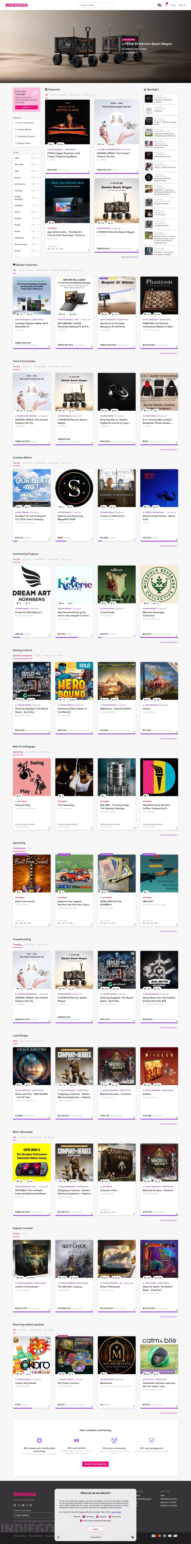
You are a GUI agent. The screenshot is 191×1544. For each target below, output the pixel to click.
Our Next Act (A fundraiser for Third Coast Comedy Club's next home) (30, 519)
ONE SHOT (148, 901)
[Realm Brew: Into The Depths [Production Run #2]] (159, 970)
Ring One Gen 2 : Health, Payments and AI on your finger (114, 423)
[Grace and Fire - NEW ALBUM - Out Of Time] (32, 1066)
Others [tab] (60, 655)
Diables (147, 1093)
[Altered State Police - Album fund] (159, 488)
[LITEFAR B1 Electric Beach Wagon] (116, 200)
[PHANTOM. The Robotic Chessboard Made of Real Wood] (159, 295)
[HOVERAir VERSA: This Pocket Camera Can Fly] (116, 122)
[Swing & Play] (32, 777)
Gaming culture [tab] (77, 270)
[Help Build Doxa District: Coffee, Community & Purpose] (159, 777)
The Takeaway (66, 805)
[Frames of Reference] (117, 488)
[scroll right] (137, 95)
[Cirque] (159, 681)
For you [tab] (16, 366)
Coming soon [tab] (19, 848)
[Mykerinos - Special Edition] (117, 681)
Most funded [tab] (29, 945)
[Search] (80, 5)
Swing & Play (22, 805)
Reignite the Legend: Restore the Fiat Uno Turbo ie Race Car (73, 904)
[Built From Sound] (32, 873)
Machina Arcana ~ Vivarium (115, 1093)
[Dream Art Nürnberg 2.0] (32, 584)
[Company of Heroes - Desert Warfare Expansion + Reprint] (74, 1066)
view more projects (129, 257)
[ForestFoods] (117, 584)
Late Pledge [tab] (53, 366)
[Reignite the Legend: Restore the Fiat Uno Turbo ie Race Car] (74, 873)
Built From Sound (25, 901)
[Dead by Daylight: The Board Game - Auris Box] (32, 681)
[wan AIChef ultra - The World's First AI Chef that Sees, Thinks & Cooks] (67, 200)
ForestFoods (107, 612)
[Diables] (159, 1066)
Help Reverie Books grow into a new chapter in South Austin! (74, 615)
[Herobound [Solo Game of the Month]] (74, 681)
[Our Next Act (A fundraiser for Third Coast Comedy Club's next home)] (32, 488)
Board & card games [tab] (22, 655)
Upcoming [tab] (26, 366)
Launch (25, 107)
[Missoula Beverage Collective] (159, 584)
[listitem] (26, 158)
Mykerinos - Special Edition (115, 708)
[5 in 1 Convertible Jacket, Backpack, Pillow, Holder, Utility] (159, 392)
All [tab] (46, 95)
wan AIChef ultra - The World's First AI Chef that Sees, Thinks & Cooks (66, 235)
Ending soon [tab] (66, 366)
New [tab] (30, 848)
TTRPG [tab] (37, 655)
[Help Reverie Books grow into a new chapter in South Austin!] (74, 584)
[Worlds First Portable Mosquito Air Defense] (117, 295)
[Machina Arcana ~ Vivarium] (117, 1066)
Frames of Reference (112, 515)
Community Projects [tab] (59, 270)
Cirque (146, 708)
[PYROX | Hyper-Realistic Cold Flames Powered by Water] (67, 122)
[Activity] (166, 5)
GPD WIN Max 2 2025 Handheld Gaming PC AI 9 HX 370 (74, 326)
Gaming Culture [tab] (90, 95)
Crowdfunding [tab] (39, 366)
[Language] (159, 5)
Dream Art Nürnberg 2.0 (28, 612)
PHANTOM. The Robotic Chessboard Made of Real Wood (157, 326)
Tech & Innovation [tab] (58, 95)
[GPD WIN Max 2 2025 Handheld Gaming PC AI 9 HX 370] (74, 295)
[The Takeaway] (74, 777)
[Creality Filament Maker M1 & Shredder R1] (32, 295)
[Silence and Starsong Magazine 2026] (74, 488)
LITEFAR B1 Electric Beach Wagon (116, 231)
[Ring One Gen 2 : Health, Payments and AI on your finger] (117, 392)
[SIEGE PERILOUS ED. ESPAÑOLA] (117, 873)
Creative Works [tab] (74, 95)
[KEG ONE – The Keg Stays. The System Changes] (117, 777)
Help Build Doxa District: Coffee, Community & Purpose (156, 808)
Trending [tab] (17, 945)
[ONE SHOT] (159, 873)
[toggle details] (89, 173)
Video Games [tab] (49, 655)
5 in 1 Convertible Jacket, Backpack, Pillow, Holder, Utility (157, 423)
